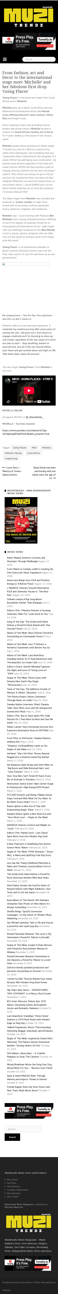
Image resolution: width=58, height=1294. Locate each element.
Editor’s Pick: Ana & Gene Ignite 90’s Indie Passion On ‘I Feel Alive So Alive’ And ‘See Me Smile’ (30, 719)
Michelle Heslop (13, 453)
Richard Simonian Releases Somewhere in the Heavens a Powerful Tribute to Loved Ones (28, 960)
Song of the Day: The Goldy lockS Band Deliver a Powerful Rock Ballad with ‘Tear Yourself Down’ (28, 625)
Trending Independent (17, 1189)
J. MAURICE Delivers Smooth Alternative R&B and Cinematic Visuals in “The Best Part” (28, 591)
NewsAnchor (47, 1282)
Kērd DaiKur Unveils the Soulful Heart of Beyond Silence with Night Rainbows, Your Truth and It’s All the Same (29, 889)
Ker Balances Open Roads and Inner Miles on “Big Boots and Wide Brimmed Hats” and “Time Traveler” (30, 768)
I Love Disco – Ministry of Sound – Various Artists (12, 471)
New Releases (13, 1186)
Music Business (14, 1193)
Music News (12, 1179)
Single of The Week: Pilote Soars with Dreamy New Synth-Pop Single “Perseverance (26, 681)
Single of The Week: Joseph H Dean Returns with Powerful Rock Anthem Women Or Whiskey (29, 948)
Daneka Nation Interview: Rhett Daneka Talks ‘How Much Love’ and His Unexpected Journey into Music (29, 708)
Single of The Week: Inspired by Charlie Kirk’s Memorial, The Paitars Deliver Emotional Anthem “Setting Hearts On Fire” (30, 1042)
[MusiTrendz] (29, 16)
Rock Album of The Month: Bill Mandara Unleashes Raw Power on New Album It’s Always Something (28, 903)
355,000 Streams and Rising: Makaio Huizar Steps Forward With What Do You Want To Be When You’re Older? (29, 798)
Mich (34, 447)
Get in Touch (12, 1196)
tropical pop (11, 458)
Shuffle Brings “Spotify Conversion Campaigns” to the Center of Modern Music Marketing (29, 915)
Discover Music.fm (14, 1207)
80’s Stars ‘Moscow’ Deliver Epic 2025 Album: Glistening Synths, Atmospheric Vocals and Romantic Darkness (27, 1005)
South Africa (33, 453)
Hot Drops (11, 1183)
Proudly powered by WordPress (17, 1282)
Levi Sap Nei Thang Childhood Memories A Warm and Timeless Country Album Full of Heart (29, 866)
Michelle (46, 447)
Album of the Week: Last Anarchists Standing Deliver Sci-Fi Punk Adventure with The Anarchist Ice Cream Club (29, 659)
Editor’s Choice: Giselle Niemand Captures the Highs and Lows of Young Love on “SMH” (28, 670)
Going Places (19, 447)
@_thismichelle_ (34, 417)
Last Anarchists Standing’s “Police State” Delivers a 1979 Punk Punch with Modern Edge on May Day (28, 1019)
